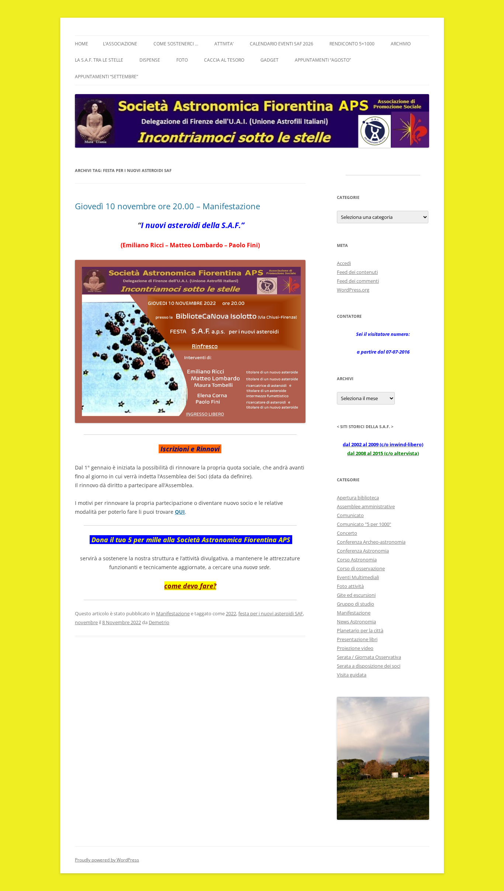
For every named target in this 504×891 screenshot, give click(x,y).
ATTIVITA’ (224, 44)
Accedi (344, 263)
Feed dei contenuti (357, 272)
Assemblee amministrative (366, 506)
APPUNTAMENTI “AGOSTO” (323, 60)
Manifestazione (173, 613)
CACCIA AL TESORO (224, 60)
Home (81, 44)
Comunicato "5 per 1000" (364, 524)
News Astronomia (356, 621)
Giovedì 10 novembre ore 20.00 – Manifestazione (167, 205)
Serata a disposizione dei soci (368, 666)
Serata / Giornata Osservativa (369, 657)
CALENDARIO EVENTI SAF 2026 (281, 44)
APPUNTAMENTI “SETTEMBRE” (106, 76)
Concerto (347, 533)
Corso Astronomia (357, 559)
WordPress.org (353, 289)
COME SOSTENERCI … (175, 44)
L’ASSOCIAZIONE (120, 44)
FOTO (182, 60)
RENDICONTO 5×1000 (351, 44)
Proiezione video (355, 648)
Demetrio (159, 622)
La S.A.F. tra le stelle (99, 60)
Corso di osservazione (361, 568)
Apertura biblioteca (358, 497)
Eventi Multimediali (358, 577)
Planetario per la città (360, 630)
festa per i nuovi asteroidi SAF (270, 613)
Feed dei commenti (358, 281)
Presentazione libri (357, 639)
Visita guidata (351, 674)
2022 (231, 613)
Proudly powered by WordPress (107, 860)
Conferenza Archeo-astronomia (371, 542)
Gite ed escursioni (356, 595)
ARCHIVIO (401, 44)
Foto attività (350, 586)
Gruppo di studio (355, 604)
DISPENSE (149, 60)
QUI (180, 511)
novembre (86, 622)
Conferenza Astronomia (363, 550)
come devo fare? (190, 585)
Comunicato (350, 515)
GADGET (269, 60)
